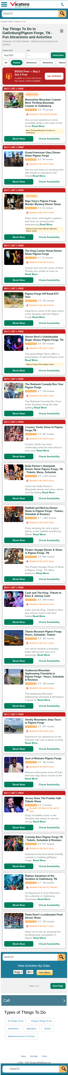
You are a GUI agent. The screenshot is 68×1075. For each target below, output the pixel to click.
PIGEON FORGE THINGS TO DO (13, 22)
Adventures (31, 63)
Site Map (33, 1056)
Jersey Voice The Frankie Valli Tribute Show (43, 800)
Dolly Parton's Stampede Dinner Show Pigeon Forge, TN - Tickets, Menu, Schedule (44, 469)
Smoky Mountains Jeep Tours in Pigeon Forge (43, 721)
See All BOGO (54, 76)
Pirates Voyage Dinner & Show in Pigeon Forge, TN (43, 551)
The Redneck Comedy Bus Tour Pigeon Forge (44, 386)
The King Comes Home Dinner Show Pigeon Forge (43, 252)
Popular (16, 63)
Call (6, 1000)
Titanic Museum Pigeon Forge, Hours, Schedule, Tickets (43, 633)
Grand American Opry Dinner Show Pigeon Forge (43, 154)
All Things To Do (15, 1021)
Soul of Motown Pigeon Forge (43, 758)
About (23, 1056)
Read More (38, 126)
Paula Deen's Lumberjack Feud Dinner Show (44, 916)
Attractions (48, 63)
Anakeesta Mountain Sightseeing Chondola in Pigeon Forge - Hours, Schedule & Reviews (44, 675)
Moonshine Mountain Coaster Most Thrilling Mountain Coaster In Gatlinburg (43, 102)
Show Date (7, 50)
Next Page (58, 986)
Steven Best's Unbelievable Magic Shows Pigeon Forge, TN (44, 338)
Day (28, 50)
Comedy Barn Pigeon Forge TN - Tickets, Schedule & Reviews (44, 838)
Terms (44, 1056)
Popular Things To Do (41, 1021)
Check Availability (49, 138)
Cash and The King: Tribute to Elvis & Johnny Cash (43, 594)
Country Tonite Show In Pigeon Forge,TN (44, 429)
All (6, 63)
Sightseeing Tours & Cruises (21, 1036)
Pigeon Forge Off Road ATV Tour (42, 295)
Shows (47, 1029)
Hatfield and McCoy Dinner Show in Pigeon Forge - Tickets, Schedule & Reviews (44, 511)
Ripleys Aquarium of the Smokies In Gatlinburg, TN (41, 877)
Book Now (19, 138)
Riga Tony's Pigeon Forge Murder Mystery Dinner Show (43, 203)
